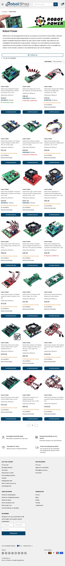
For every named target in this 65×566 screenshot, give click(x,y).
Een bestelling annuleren (8, 475)
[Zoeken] (55, 4)
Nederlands (27, 545)
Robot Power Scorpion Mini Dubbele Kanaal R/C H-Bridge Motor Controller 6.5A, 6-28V (54, 90)
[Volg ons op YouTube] (16, 553)
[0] (62, 4)
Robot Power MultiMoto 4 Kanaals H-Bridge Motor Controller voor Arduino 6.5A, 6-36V (11, 193)
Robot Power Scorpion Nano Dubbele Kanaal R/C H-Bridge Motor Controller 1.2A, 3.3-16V (54, 142)
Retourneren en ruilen (8, 472)
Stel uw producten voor (8, 502)
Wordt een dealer (6, 500)
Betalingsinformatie (7, 480)
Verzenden (5, 470)
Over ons (38, 465)
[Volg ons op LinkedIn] (22, 553)
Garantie (4, 478)
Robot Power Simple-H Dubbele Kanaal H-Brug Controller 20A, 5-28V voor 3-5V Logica (32, 142)
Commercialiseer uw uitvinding (10, 508)
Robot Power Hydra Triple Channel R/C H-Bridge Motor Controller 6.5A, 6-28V (10, 245)
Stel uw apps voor (7, 505)
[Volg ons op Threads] (25, 553)
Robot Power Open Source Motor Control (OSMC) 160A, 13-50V (10, 398)
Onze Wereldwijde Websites (8, 545)
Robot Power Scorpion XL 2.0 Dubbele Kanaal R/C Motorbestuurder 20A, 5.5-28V (31, 399)
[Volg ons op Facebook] (3, 553)
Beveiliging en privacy (41, 470)
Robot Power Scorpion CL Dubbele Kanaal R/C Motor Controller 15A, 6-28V (10, 296)
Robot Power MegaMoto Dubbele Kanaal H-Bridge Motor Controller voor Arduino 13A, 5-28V (10, 90)
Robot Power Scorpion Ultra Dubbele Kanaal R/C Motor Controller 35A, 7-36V (54, 346)
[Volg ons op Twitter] (6, 553)
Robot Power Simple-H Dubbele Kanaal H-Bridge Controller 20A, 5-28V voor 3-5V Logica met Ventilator (32, 245)
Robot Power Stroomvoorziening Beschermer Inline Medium (53, 295)
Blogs (37, 497)
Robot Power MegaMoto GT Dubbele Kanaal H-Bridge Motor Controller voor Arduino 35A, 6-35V (53, 193)
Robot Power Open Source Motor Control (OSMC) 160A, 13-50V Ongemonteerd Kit (10, 346)
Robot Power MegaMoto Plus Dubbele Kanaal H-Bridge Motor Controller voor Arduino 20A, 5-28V (53, 245)
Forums (37, 494)
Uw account (5, 465)
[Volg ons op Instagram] (9, 553)
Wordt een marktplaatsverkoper (10, 497)
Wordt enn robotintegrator (9, 494)
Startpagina (4, 11)
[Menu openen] (2, 4)
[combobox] (42, 4)
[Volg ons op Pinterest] (12, 553)
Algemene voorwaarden (42, 467)
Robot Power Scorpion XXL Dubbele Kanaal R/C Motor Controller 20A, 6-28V (54, 399)
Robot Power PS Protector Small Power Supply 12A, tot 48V (31, 295)
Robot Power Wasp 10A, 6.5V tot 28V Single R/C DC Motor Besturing (32, 89)
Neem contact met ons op (9, 483)
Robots (37, 500)
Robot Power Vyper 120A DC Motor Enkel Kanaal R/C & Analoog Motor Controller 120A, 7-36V (32, 193)
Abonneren (13, 533)
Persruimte (38, 472)
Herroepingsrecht (6, 486)
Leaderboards (39, 505)
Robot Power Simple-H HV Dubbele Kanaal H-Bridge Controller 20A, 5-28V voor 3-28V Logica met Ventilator (32, 347)
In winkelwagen (11, 112)
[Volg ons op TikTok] (19, 553)
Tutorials (37, 502)
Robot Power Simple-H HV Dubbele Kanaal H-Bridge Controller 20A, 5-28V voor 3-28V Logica (10, 142)
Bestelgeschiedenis (7, 467)
